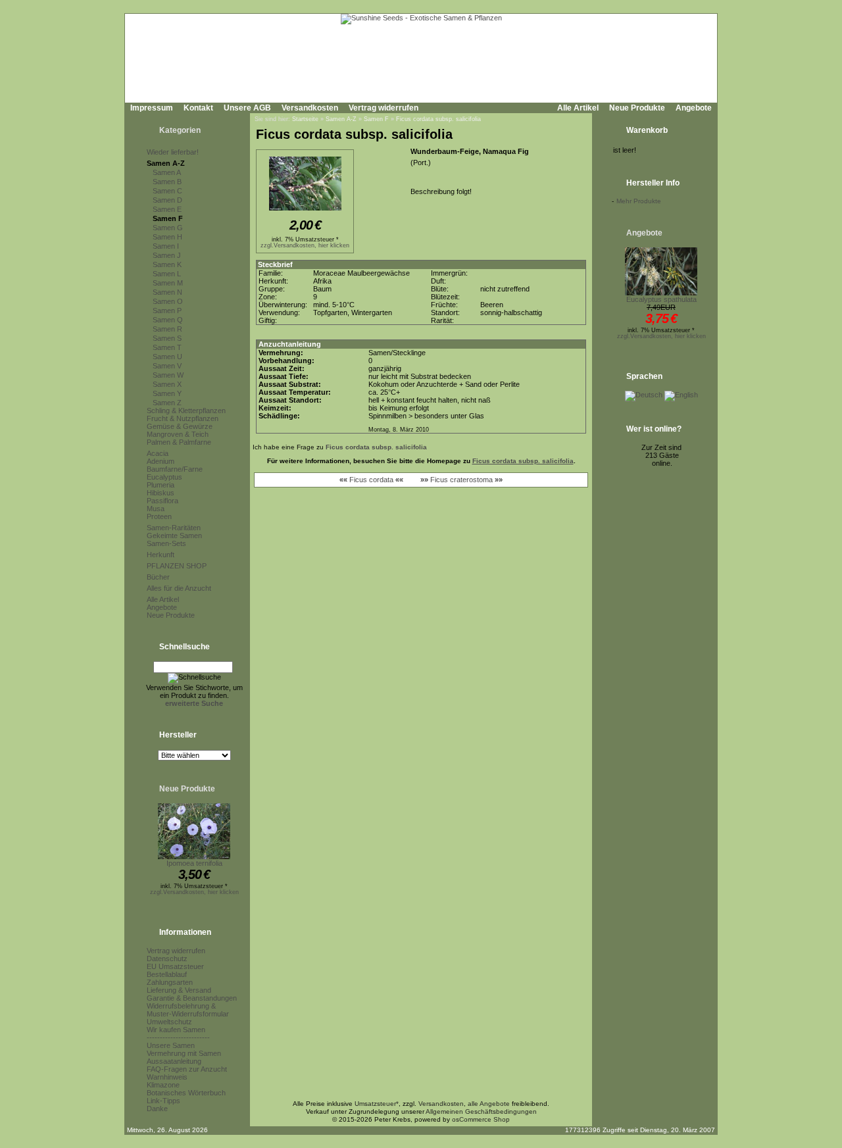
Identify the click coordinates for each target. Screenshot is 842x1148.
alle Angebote (489, 1103)
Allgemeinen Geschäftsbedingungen (481, 1111)
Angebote (694, 107)
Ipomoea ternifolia (194, 863)
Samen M (168, 283)
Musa (155, 508)
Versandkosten (310, 107)
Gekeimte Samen (174, 535)
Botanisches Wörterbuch (186, 1093)
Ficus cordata (371, 480)
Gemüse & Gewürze (179, 426)
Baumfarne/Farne (175, 469)
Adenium (160, 461)
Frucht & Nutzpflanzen (182, 418)
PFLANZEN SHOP (177, 566)
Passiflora (162, 501)
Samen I (166, 246)
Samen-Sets (166, 543)
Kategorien (180, 130)
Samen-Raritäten (174, 528)
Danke (157, 1108)
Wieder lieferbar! (173, 152)
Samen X (167, 384)
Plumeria (160, 485)
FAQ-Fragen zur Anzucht (187, 1069)
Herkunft (160, 555)
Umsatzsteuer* (377, 1103)
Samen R (167, 329)
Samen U (167, 357)
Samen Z (167, 403)
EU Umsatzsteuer (175, 966)
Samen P (167, 310)
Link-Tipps (163, 1101)
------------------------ (178, 1037)
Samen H (167, 237)
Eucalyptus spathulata (661, 299)
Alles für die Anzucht (179, 588)
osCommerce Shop (481, 1119)
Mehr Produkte (638, 201)
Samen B (167, 182)
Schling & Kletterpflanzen (186, 410)
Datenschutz (167, 958)
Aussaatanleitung (174, 1061)
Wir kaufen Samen (176, 1030)
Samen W (168, 375)
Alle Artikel (578, 107)
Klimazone (163, 1085)
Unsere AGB (247, 107)
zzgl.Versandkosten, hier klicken (194, 892)
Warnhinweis (167, 1077)
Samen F (168, 218)
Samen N (167, 292)
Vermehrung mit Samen (184, 1053)
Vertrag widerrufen (383, 107)
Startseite (305, 119)
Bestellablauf (167, 974)
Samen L (167, 274)
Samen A (167, 172)
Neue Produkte (637, 107)
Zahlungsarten (170, 982)
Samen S (167, 338)
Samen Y (167, 393)
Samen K (167, 264)
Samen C (167, 191)
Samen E (167, 209)
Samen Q (168, 320)
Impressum (151, 107)
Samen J (167, 255)
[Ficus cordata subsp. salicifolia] (305, 211)
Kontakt (198, 107)
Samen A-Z (166, 163)
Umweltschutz (169, 1022)
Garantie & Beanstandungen (192, 998)
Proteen (159, 516)
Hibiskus (160, 493)
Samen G (168, 228)
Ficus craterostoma (461, 480)
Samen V (167, 366)
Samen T (167, 347)
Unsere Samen (171, 1045)
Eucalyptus (164, 477)
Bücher (158, 577)
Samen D (167, 200)
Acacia (157, 453)
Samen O (168, 301)
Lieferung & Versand (179, 990)
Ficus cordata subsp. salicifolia (438, 119)
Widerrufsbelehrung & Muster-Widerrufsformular (188, 1010)
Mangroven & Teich (178, 434)
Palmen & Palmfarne (179, 442)
